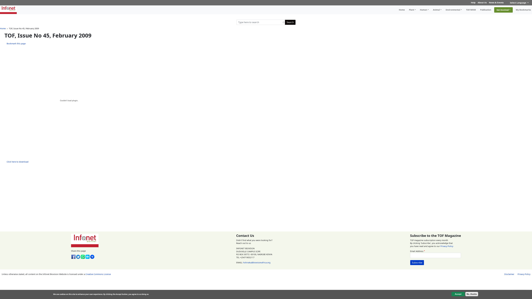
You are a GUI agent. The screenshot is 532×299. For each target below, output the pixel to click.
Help (473, 2)
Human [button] (423, 9)
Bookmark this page (16, 43)
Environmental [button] (453, 9)
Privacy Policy (446, 246)
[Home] (9, 10)
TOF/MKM (471, 9)
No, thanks (472, 294)
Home (402, 9)
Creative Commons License (98, 274)
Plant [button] (411, 9)
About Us (482, 2)
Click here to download (17, 161)
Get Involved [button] (503, 10)
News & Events (496, 2)
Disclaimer (509, 274)
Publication (485, 9)
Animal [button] (436, 9)
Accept (458, 294)
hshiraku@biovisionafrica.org (256, 262)
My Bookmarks (523, 9)
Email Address (416, 251)
